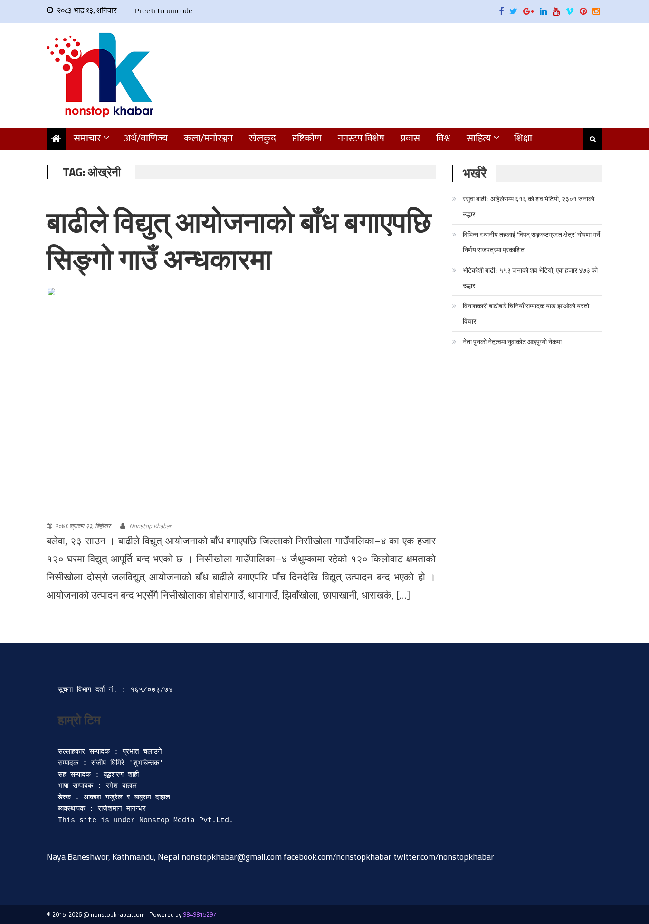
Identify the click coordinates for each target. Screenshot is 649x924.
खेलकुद (262, 138)
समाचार (87, 138)
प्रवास (410, 138)
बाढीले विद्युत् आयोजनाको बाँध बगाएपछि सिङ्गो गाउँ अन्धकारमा (239, 240)
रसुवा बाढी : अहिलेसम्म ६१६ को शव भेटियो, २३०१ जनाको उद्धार (528, 206)
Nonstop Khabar (150, 526)
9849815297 (199, 914)
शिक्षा (523, 138)
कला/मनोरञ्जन (208, 138)
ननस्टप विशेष (361, 138)
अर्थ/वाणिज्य (146, 138)
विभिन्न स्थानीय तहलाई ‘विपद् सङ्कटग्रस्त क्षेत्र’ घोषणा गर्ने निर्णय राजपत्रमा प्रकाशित (531, 242)
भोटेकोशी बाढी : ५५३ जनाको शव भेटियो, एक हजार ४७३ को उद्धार (530, 277)
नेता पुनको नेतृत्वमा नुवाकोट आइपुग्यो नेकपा (512, 341)
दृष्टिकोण (307, 138)
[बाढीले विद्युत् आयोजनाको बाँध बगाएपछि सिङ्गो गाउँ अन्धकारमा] (260, 403)
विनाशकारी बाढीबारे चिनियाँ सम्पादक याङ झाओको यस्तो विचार (526, 313)
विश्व (443, 138)
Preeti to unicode (164, 10)
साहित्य (479, 138)
